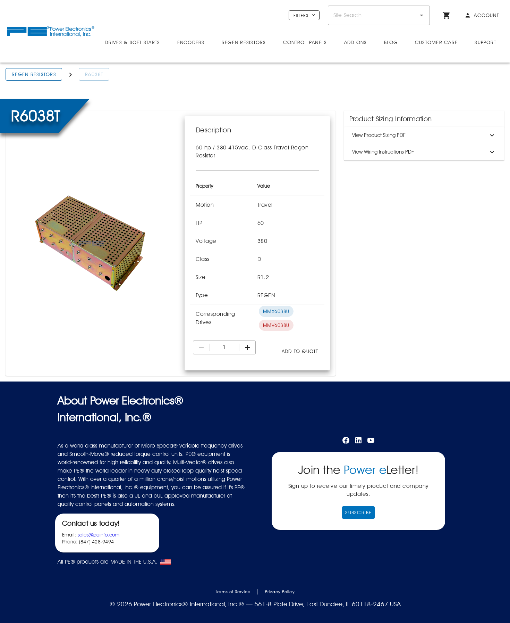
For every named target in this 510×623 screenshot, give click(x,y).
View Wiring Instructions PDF (383, 152)
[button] (421, 15)
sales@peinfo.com (99, 535)
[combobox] (379, 15)
